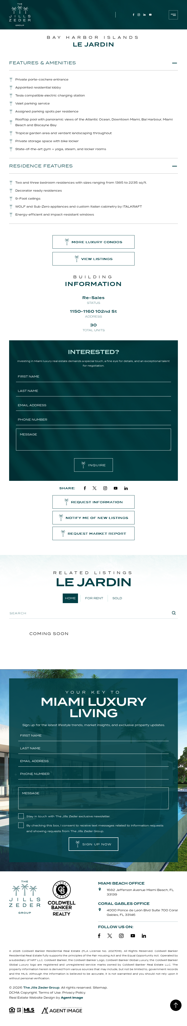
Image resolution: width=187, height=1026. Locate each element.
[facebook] (85, 488)
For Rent (94, 598)
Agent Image (72, 998)
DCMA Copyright (23, 993)
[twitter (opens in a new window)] (109, 936)
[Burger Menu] (173, 14)
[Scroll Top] (176, 1005)
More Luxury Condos (97, 242)
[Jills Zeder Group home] (20, 14)
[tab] (93, 62)
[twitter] (94, 488)
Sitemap (100, 988)
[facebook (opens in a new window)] (133, 14)
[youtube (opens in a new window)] (150, 14)
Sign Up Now (97, 844)
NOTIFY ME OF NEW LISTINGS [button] (97, 518)
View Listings (97, 259)
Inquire (97, 465)
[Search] (174, 613)
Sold (117, 598)
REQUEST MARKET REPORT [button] (97, 533)
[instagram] (105, 488)
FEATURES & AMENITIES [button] (42, 62)
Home (70, 598)
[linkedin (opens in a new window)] (144, 14)
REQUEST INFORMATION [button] (97, 502)
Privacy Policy (73, 993)
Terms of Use (50, 993)
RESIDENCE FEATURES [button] (41, 166)
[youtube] (115, 488)
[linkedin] (126, 488)
